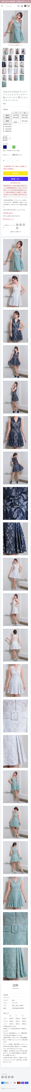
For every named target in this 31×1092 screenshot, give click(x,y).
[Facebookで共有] (17, 225)
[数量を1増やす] (17, 160)
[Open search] (19, 6)
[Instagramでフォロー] (9, 1077)
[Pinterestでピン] (20, 225)
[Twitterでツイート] (24, 225)
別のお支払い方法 (15, 182)
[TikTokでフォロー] (12, 1077)
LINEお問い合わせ (8, 213)
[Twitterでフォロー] (6, 1077)
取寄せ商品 (15, 173)
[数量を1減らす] (8, 160)
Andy (4, 103)
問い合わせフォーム (8, 219)
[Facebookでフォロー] (2, 1077)
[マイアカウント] (22, 6)
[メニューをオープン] (2, 6)
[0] (28, 6)
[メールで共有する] (17, 228)
